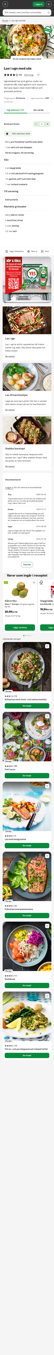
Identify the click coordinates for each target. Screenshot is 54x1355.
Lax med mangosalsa (15, 839)
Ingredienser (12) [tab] (15, 110)
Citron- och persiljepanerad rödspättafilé (26, 1049)
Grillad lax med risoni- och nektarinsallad (25, 699)
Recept (5, 21)
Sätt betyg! (29, 75)
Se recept (27, 706)
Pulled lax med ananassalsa (19, 909)
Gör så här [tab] (38, 110)
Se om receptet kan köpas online (27, 59)
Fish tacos (10, 769)
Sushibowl (10, 979)
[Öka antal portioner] (47, 124)
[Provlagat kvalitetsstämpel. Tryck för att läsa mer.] (47, 30)
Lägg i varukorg (20, 627)
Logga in (38, 4)
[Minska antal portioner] (36, 124)
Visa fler (27, 564)
